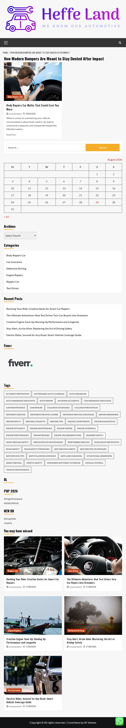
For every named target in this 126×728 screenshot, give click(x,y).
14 (80, 188)
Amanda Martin (15, 114)
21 (80, 195)
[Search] (120, 43)
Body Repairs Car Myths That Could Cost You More (32, 107)
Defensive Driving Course (44, 414)
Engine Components (78, 421)
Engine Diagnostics (104, 421)
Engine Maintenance (41, 428)
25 (29, 202)
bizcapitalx (10, 518)
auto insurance (78, 394)
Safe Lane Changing (71, 456)
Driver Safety (13, 421)
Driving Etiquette (35, 421)
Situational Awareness (99, 456)
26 (46, 202)
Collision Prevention (86, 407)
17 (12, 195)
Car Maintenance (15, 407)
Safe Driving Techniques (93, 449)
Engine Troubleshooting (67, 435)
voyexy (8, 522)
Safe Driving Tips (15, 456)
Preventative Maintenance (48, 442)
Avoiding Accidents (68, 400)
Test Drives (12, 288)
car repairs (36, 407)
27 (64, 202)
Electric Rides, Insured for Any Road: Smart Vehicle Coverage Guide (43, 335)
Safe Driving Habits (64, 449)
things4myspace (13, 498)
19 (46, 195)
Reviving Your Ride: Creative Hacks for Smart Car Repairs (38, 308)
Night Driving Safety (17, 442)
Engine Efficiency (15, 428)
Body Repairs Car (15, 96)
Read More (11, 134)
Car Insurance (14, 261)
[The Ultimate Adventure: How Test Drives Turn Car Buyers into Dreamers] (93, 555)
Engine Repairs (14, 275)
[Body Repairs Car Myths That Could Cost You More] (33, 81)
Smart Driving (14, 463)
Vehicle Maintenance (17, 470)
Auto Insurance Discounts (20, 400)
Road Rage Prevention (106, 442)
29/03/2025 (31, 113)
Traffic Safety (34, 463)
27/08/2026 (31, 586)
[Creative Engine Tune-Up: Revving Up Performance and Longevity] (33, 615)
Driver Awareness (108, 414)
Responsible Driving (79, 442)
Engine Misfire (64, 428)
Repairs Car (12, 281)
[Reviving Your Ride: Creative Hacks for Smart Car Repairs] (33, 555)
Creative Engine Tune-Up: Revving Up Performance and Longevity (42, 321)
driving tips (56, 421)
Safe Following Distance (42, 456)
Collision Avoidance (58, 407)
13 (64, 188)
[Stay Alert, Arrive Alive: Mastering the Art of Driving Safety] (93, 615)
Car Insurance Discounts (97, 400)
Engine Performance (17, 435)
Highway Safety (94, 435)
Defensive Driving (16, 268)
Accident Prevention (17, 394)
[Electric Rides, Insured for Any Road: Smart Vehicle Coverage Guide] (33, 675)
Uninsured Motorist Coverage (63, 463)
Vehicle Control (94, 463)
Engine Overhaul (86, 428)
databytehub (11, 503)
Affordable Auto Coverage (49, 394)
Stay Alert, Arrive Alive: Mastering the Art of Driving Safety (39, 328)
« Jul (6, 216)
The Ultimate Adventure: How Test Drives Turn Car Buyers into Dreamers (47, 315)
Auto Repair (46, 400)
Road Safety (13, 449)
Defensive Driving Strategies (78, 414)
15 (97, 188)
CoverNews (73, 722)
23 (113, 195)
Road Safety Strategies (36, 449)
